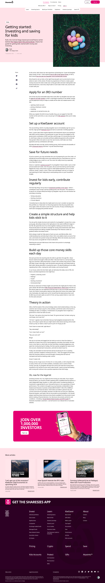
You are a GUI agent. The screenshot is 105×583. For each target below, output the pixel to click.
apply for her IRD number (38, 98)
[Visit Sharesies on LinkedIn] (82, 572)
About (59, 2)
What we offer (41, 5)
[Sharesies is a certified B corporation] (7, 513)
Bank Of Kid (50, 517)
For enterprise (53, 2)
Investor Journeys (51, 520)
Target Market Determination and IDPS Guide (56, 399)
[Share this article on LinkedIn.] (16, 80)
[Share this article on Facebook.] (16, 84)
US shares (31, 538)
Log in (87, 2)
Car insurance (50, 557)
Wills (48, 563)
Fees (66, 529)
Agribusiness (32, 520)
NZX (24, 580)
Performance (68, 532)
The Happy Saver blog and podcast (23, 42)
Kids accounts (68, 538)
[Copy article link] (16, 88)
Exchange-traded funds (35, 526)
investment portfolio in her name (58, 188)
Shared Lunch (50, 523)
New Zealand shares (34, 532)
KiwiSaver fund (45, 130)
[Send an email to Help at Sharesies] (98, 572)
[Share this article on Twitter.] (16, 76)
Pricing (59, 5)
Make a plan (68, 520)
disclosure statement (10, 578)
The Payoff (68, 523)
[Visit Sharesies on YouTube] (95, 572)
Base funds (68, 514)
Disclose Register (82, 577)
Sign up (24, 433)
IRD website (61, 116)
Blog (84, 517)
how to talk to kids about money (59, 74)
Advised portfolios (34, 514)
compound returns (37, 146)
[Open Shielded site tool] (98, 577)
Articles (67, 535)
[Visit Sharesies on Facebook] (91, 572)
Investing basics (51, 514)
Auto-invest (32, 517)
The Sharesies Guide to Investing (53, 533)
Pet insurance (50, 560)
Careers (85, 514)
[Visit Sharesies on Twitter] (88, 572)
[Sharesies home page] (9, 2)
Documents (68, 526)
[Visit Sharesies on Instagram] (79, 572)
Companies (32, 523)
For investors (46, 2)
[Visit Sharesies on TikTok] (85, 572)
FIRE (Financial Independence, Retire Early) (57, 287)
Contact (85, 520)
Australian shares (33, 535)
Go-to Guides (50, 526)
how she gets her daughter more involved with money (51, 76)
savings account (45, 165)
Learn (64, 5)
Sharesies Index (51, 529)
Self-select (67, 517)
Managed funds (33, 529)
